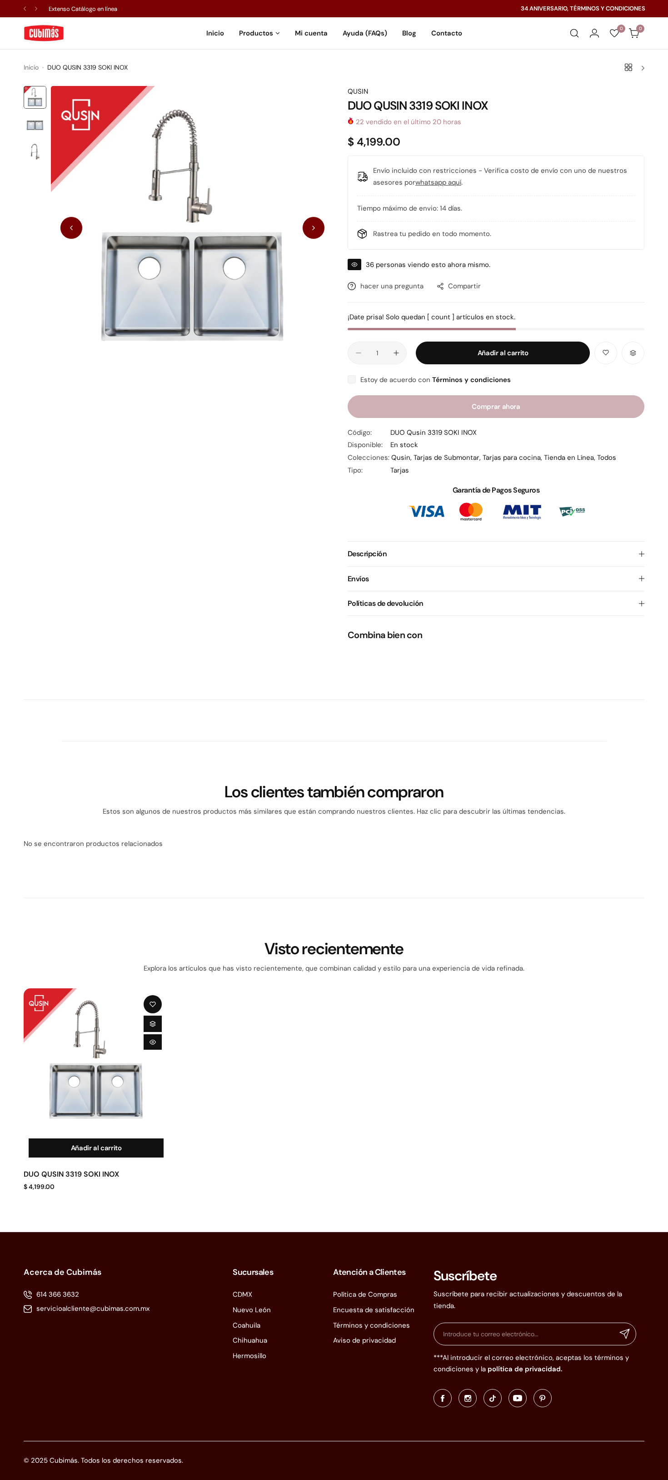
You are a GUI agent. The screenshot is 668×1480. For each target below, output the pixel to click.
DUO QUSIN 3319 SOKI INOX (71, 1174)
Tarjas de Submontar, (448, 457)
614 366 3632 (57, 1294)
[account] (594, 33)
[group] (192, 227)
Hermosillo (249, 1355)
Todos (606, 457)
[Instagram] (468, 1398)
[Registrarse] (624, 1334)
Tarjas (399, 470)
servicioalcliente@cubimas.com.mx (93, 1308)
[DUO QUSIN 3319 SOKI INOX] (96, 1060)
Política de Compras (365, 1294)
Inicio (31, 67)
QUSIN (358, 91)
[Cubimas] (44, 33)
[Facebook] (443, 1398)
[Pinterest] (542, 1398)
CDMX (242, 1294)
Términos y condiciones (371, 1325)
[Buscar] (574, 33)
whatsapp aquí (438, 182)
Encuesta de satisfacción (373, 1309)
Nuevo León (252, 1309)
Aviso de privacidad (364, 1340)
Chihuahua (250, 1340)
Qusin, (402, 457)
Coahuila (246, 1325)
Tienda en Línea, (570, 457)
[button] (25, 9)
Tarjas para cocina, (513, 457)
